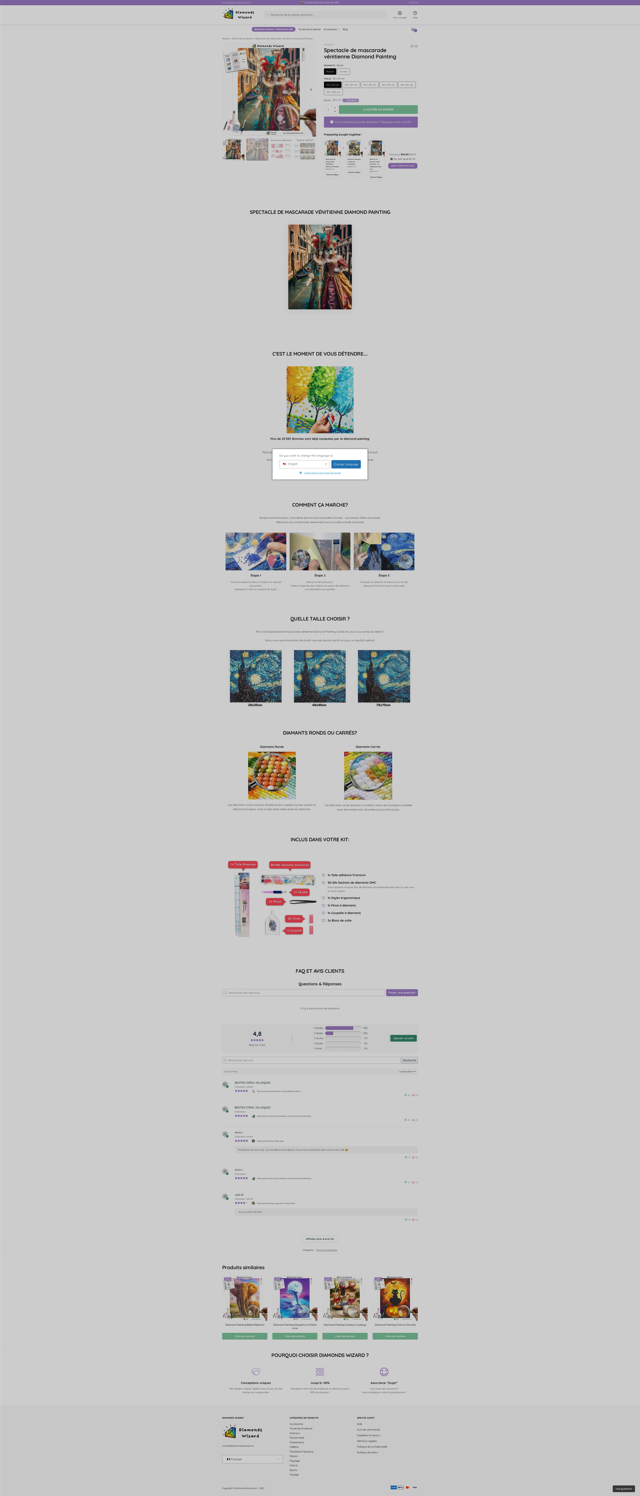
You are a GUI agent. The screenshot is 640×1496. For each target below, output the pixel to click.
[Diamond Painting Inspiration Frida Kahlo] (254, 1203)
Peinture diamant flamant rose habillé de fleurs (279, 1091)
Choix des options (245, 1336)
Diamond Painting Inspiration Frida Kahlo (276, 1203)
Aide (415, 17)
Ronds (330, 71)
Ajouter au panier (378, 109)
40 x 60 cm (407, 84)
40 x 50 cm (388, 84)
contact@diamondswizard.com (236, 2)
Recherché (409, 1060)
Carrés (343, 71)
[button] (310, 89)
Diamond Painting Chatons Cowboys (345, 1324)
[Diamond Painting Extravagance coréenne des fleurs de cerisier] (412, 46)
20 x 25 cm (333, 84)
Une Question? (624, 1488)
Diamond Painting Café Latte (270, 1141)
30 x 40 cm (370, 84)
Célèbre (294, 1446)
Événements (297, 1442)
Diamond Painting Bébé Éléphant (244, 1324)
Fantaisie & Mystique (301, 1451)
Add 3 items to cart (403, 165)
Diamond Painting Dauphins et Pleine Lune (295, 1326)
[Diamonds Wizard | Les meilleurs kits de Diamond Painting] (254, 1116)
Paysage (295, 1460)
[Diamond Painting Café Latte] (254, 1141)
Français (236, 1459)
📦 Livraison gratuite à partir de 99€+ (320, 2)
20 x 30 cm (351, 84)
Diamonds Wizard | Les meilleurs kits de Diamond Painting (284, 1116)
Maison (226, 38)
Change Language (346, 464)
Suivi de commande (368, 1429)
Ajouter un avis (404, 1038)
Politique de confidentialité (372, 1446)
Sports (293, 1470)
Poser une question (402, 992)
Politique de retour (367, 1452)
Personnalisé (297, 1437)
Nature (294, 1465)
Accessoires (296, 1423)
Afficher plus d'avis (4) (320, 1238)
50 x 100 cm (333, 92)
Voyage (294, 1474)
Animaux (295, 1433)
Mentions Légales (367, 1441)
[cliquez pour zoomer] (269, 90)
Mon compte (400, 17)
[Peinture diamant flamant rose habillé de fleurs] (254, 1091)
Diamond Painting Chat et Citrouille (395, 1324)
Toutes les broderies (242, 38)
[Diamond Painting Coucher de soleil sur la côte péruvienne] (416, 46)
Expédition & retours (368, 1435)
